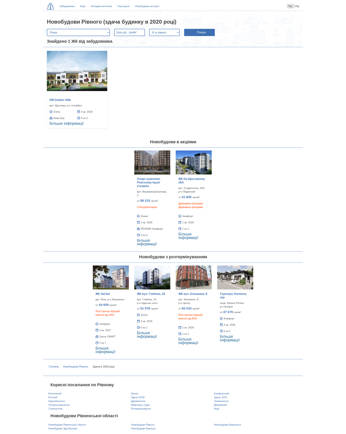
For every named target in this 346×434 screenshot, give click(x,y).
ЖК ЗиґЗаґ (103, 293)
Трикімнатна (221, 401)
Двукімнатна (138, 401)
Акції (82, 6)
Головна (54, 366)
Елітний (52, 397)
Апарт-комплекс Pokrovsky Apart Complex (148, 182)
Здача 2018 (138, 397)
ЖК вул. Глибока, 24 (151, 293)
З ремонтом (55, 408)
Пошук (201, 32)
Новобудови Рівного (75, 366)
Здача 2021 (220, 397)
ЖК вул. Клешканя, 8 (192, 293)
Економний (54, 393)
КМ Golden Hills (60, 99)
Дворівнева (220, 404)
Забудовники (67, 6)
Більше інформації (67, 123)
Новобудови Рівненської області (67, 424)
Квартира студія (140, 404)
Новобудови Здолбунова (62, 428)
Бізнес (134, 393)
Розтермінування (141, 408)
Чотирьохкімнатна (59, 404)
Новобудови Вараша (143, 428)
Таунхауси (123, 6)
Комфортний (221, 393)
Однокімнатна (56, 401)
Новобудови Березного (227, 424)
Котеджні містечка (101, 6)
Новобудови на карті (147, 6)
